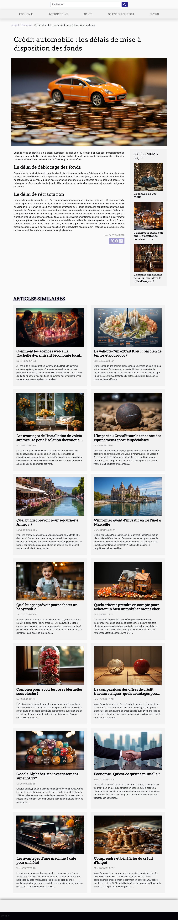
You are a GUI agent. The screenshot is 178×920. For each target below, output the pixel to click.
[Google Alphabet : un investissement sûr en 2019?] (50, 750)
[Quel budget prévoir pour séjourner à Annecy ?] (50, 496)
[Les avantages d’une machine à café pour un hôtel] (50, 834)
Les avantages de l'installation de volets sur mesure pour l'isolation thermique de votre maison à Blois (49, 440)
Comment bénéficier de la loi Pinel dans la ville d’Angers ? (148, 278)
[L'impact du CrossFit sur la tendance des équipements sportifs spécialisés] (128, 412)
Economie (26, 14)
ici (45, 173)
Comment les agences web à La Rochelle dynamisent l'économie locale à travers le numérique (49, 355)
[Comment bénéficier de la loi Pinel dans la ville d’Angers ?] (148, 258)
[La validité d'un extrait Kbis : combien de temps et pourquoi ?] (128, 327)
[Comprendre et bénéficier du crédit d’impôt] (128, 834)
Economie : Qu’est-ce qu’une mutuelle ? (127, 774)
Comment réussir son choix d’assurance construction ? (148, 236)
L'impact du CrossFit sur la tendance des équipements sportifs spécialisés (127, 438)
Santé (88, 14)
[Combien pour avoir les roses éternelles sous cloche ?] (50, 665)
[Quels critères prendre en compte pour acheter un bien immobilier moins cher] (128, 581)
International (58, 14)
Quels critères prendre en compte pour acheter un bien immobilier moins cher (127, 607)
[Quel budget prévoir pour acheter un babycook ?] (50, 581)
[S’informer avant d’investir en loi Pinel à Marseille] (128, 496)
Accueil (15, 25)
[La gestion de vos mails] (148, 176)
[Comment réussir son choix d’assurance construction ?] (148, 215)
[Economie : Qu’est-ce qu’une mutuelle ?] (128, 750)
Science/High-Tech (121, 14)
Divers (154, 14)
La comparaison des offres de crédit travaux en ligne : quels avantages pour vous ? (126, 693)
